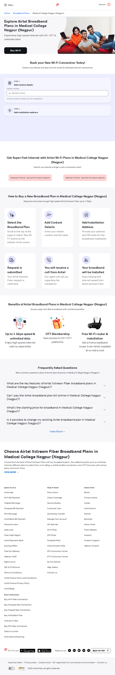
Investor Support (92, 540)
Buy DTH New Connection (15, 626)
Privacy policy (30, 662)
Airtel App (8, 492)
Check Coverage (54, 497)
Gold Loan (8, 530)
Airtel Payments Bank (13, 540)
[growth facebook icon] (69, 650)
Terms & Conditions (13, 572)
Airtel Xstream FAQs (56, 546)
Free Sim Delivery (12, 551)
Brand (87, 492)
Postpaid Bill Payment (14, 508)
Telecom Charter (91, 546)
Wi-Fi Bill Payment (12, 497)
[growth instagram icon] (88, 650)
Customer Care (54, 508)
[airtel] (57, 4)
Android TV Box (11, 620)
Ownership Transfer (56, 514)
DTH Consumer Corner (57, 551)
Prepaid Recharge (12, 503)
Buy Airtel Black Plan (13, 615)
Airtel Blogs (9, 588)
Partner (87, 514)
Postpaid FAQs (53, 540)
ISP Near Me (52, 524)
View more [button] (10, 472)
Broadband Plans (21, 13)
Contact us (52, 572)
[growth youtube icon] (79, 650)
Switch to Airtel (11, 631)
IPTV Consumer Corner (57, 556)
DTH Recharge (10, 514)
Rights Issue (9, 562)
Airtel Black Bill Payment (15, 519)
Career (87, 503)
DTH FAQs (51, 535)
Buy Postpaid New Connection (18, 604)
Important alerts (15, 662)
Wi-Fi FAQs (52, 530)
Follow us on (60, 650)
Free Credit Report (12, 535)
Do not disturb (53, 562)
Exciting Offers (10, 546)
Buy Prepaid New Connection (17, 610)
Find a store (52, 492)
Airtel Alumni (90, 508)
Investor (88, 535)
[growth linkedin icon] (74, 650)
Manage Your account (57, 519)
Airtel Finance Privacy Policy (16, 583)
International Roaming (14, 637)
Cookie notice (44, 662)
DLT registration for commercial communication (73, 662)
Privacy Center (90, 497)
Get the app (13, 650)
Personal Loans (11, 524)
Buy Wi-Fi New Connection (16, 599)
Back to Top (99, 650)
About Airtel (89, 524)
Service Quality (54, 503)
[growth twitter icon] (83, 650)
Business (88, 519)
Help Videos (52, 567)
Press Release (90, 530)
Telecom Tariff (10, 556)
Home (7, 13)
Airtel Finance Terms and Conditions (20, 578)
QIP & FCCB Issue (12, 567)
